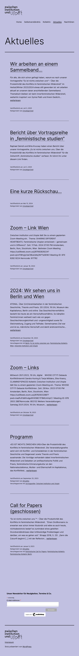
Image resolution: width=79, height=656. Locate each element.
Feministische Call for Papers (36, 551)
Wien (12, 346)
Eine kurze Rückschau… (36, 191)
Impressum (9, 642)
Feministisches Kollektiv (58, 343)
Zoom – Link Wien (29, 228)
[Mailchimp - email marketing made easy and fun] (35, 614)
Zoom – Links (24, 367)
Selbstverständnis (32, 22)
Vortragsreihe (30, 484)
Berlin (27, 343)
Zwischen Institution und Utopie (26, 346)
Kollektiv (47, 22)
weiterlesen (15, 100)
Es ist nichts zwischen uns (39, 343)
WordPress (27, 647)
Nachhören (69, 22)
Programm (21, 437)
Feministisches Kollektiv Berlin (21, 554)
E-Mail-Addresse (14, 600)
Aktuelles (57, 22)
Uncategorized (28, 111)
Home (19, 22)
